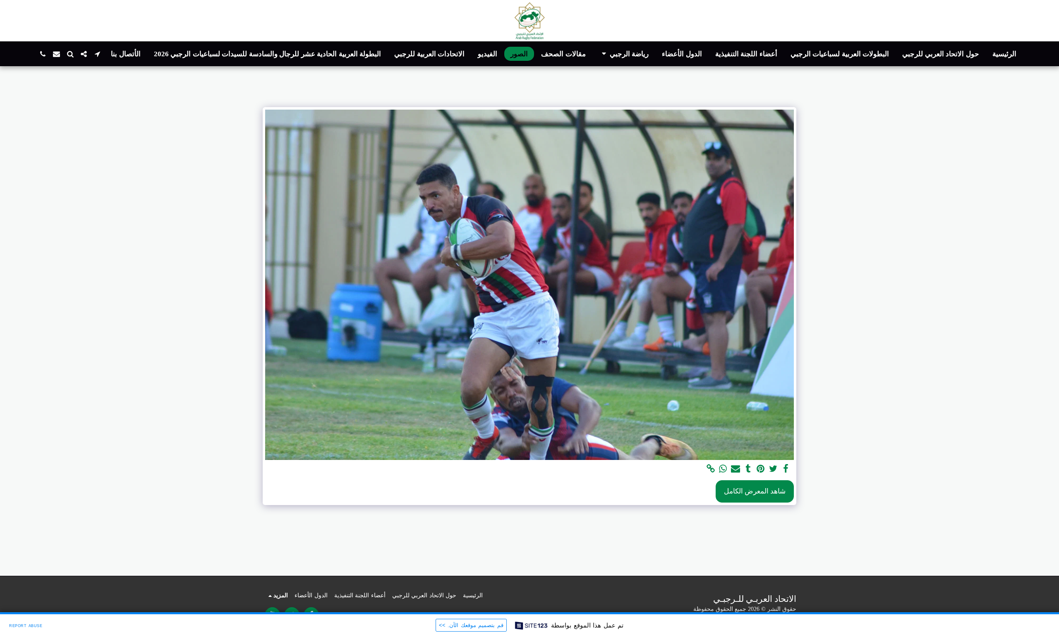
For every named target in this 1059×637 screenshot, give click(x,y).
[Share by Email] (735, 469)
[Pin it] (760, 469)
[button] (624, 54)
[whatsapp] (723, 469)
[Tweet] (773, 469)
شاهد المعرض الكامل (755, 491)
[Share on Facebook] (786, 469)
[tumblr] (748, 469)
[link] (710, 469)
